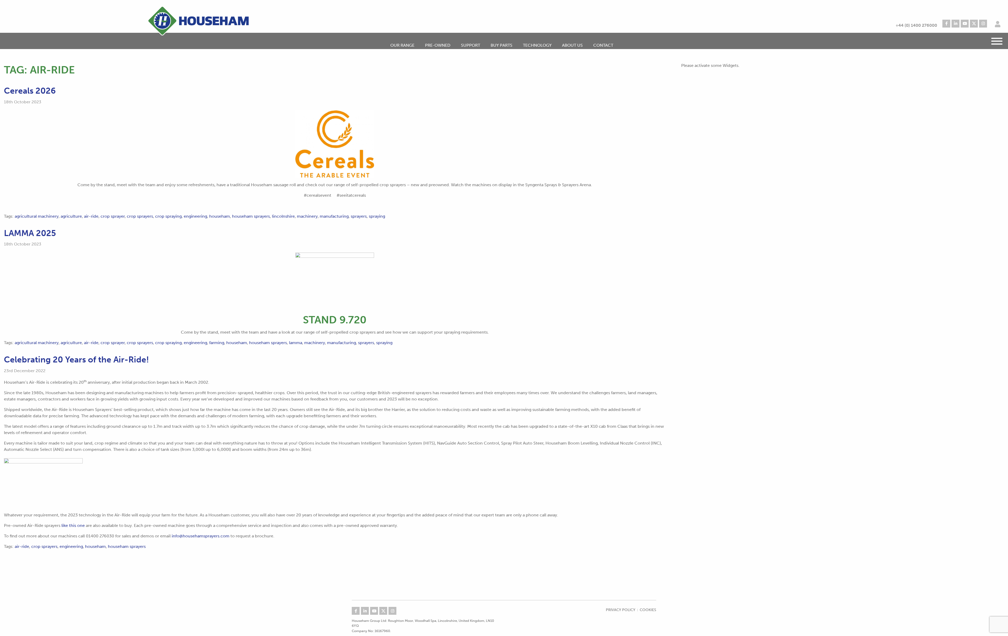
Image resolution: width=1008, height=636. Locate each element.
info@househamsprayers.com (200, 535)
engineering (195, 216)
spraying (377, 216)
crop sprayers (140, 216)
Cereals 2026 (30, 91)
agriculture (71, 216)
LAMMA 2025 (30, 233)
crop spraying (168, 216)
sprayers (359, 216)
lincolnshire (283, 216)
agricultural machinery (37, 216)
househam (219, 216)
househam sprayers (251, 216)
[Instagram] (983, 24)
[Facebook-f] (946, 24)
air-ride (91, 216)
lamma (295, 342)
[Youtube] (965, 24)
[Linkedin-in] (955, 24)
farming (216, 342)
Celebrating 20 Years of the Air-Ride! (76, 360)
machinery (307, 216)
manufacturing (334, 216)
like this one (73, 525)
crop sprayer (113, 216)
